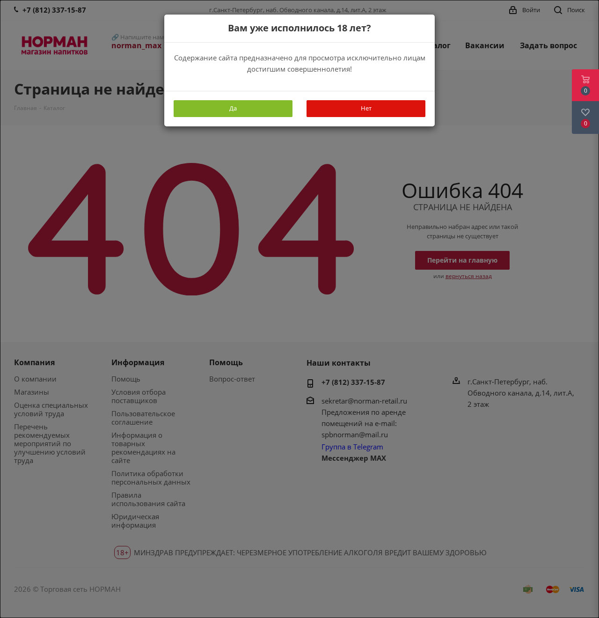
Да (233, 108)
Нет (366, 108)
